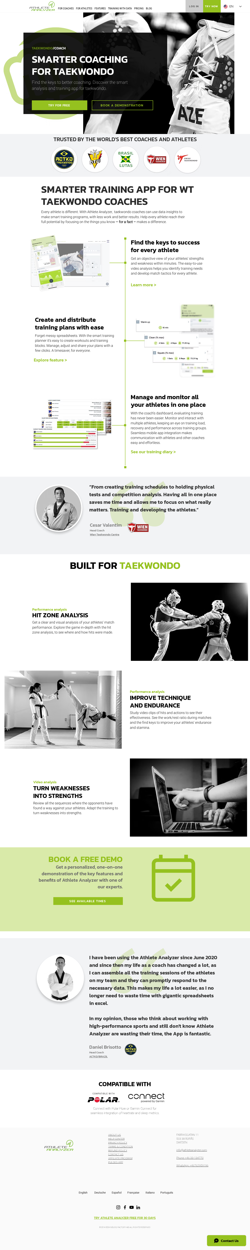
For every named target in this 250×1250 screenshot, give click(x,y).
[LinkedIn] (138, 1207)
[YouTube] (131, 1207)
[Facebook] (125, 1207)
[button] (65, 8)
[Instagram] (118, 1207)
